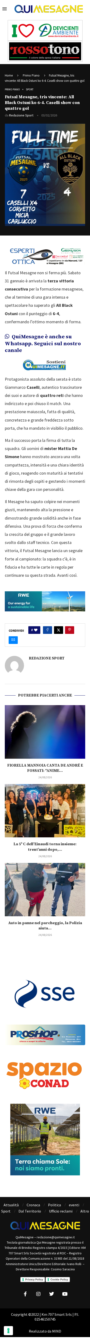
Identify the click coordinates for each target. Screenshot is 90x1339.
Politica (54, 1204)
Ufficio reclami (60, 1211)
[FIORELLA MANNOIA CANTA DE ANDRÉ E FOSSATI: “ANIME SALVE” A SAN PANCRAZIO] (45, 731)
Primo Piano (31, 75)
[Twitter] (51, 1294)
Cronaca (33, 1204)
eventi (74, 1204)
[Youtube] (65, 1294)
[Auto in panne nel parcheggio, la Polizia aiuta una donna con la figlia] (45, 889)
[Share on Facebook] (47, 630)
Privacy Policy (34, 1279)
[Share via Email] (13, 640)
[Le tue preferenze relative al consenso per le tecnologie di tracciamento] (8, 1330)
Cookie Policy (59, 1279)
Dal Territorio (29, 1211)
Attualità (11, 1204)
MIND (56, 1331)
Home (9, 75)
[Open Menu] (4, 9)
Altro (84, 1211)
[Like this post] (35, 630)
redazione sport (21, 115)
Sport (6, 1211)
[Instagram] (38, 1294)
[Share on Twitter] (58, 630)
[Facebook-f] (25, 1294)
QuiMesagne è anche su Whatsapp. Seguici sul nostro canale (43, 344)
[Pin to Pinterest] (69, 630)
